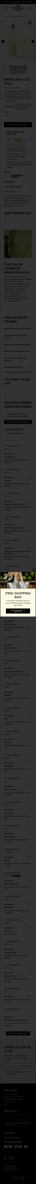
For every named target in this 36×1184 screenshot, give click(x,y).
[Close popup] (34, 569)
